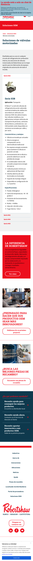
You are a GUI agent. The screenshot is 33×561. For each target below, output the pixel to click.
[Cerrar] (31, 543)
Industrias (15, 453)
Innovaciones (16, 463)
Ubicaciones (16, 468)
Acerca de (16, 458)
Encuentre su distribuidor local (14, 405)
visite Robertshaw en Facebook (16, 530)
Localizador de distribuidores (16, 487)
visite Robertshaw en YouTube (22, 530)
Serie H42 (7, 215)
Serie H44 (7, 219)
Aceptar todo (16, 558)
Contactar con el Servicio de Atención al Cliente (14, 417)
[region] (16, 551)
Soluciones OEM (15, 496)
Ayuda (16, 477)
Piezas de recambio (16, 482)
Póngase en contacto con (16, 523)
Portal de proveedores (16, 491)
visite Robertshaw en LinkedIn (11, 530)
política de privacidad (7, 554)
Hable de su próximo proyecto (14, 429)
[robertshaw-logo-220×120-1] (13, 16)
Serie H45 (7, 224)
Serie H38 (7, 76)
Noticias (16, 472)
